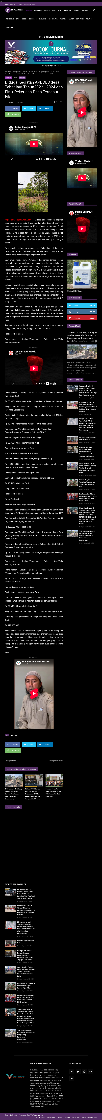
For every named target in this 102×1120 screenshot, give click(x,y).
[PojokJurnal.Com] (14, 10)
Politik (88, 19)
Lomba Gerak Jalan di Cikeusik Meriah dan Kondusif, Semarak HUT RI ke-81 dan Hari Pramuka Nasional (88, 407)
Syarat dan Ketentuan (89, 1117)
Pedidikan (10, 19)
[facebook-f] (71, 1071)
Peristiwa (84, 10)
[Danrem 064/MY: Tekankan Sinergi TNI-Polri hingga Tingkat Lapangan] (54, 780)
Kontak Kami (51, 1117)
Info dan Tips (53, 19)
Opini (18, 19)
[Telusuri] (94, 10)
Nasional (38, 10)
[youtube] (90, 1071)
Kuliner (71, 19)
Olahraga (80, 19)
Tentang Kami (40, 1117)
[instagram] (84, 1071)
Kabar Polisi (56, 10)
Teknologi (33, 19)
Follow (92, 305)
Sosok (24, 19)
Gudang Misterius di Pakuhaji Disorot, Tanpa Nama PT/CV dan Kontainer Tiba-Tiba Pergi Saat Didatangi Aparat (88, 390)
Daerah (47, 10)
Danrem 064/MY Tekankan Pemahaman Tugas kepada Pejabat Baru (26, 986)
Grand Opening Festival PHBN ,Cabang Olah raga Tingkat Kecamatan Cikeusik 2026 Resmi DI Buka (88, 468)
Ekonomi (9, 28)
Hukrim (75, 10)
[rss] (71, 1078)
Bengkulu (8, 77)
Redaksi (60, 1117)
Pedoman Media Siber (72, 1117)
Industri (42, 19)
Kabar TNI (67, 10)
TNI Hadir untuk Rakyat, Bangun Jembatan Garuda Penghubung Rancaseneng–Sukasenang (13, 794)
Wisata (63, 19)
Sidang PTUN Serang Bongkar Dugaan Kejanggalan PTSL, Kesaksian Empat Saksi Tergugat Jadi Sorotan (33, 794)
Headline (22, 77)
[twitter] (78, 1071)
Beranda (29, 10)
